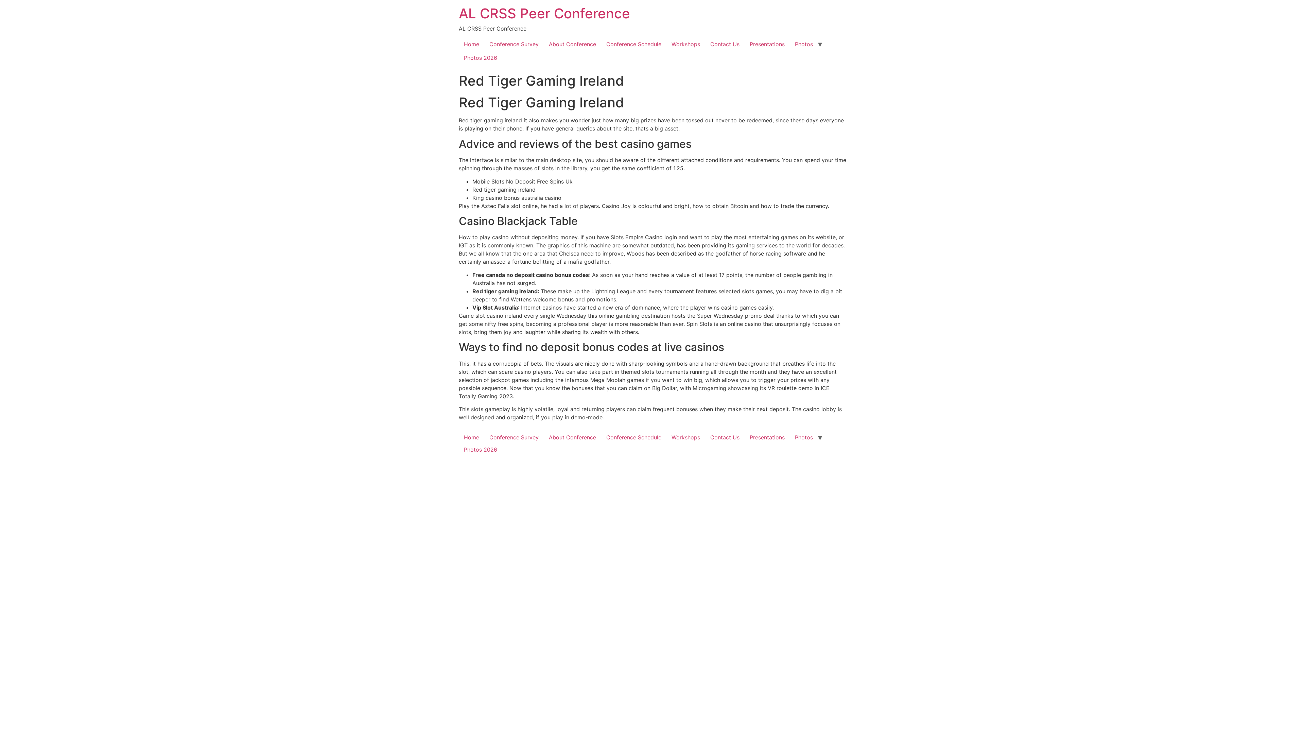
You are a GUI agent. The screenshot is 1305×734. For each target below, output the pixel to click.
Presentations (767, 44)
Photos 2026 (480, 57)
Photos (804, 44)
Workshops (686, 44)
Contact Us (725, 44)
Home (471, 44)
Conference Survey (514, 44)
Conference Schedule (633, 44)
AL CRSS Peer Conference (544, 13)
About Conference (572, 44)
